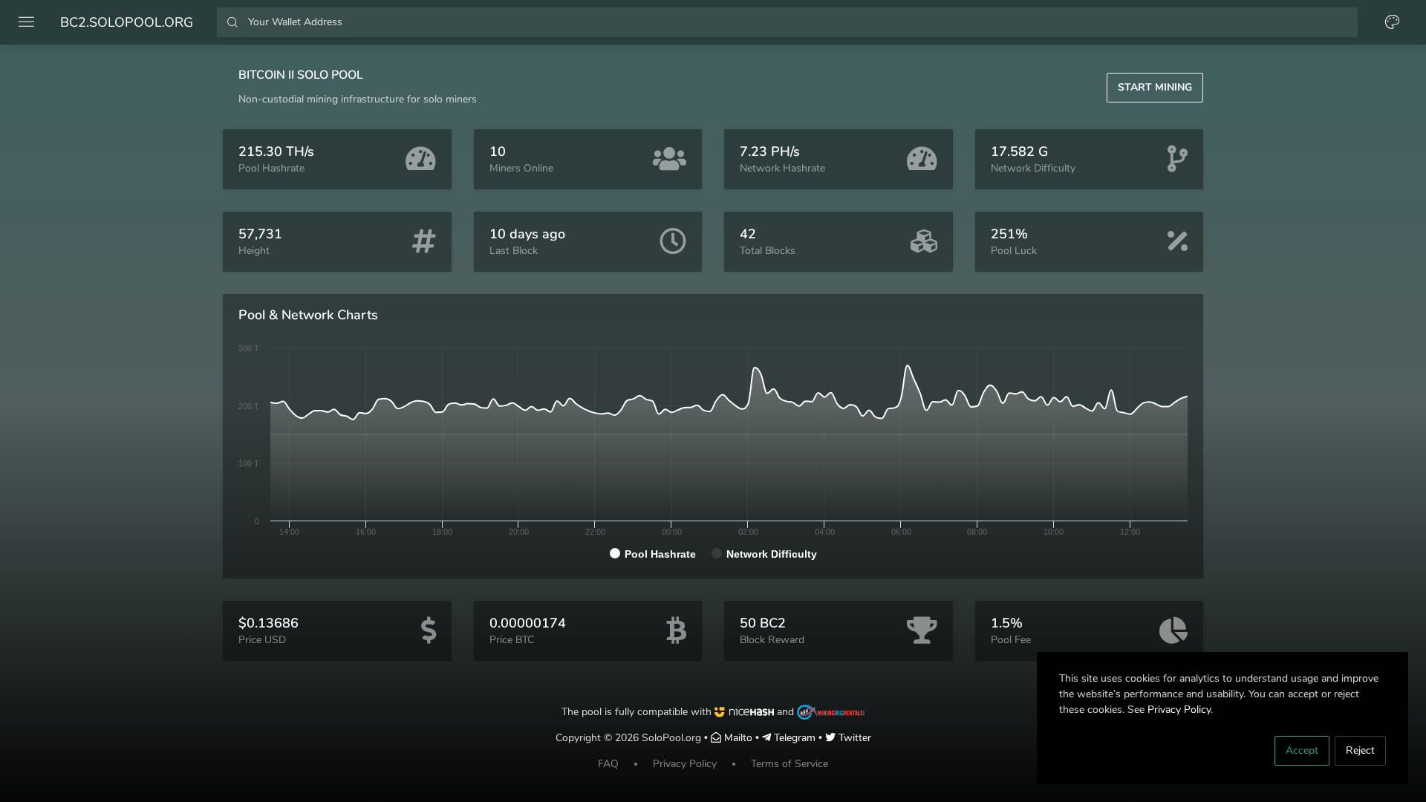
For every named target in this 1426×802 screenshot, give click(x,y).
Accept (1302, 750)
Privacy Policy (1179, 709)
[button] (1155, 87)
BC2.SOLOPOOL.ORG (126, 22)
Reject (1360, 750)
